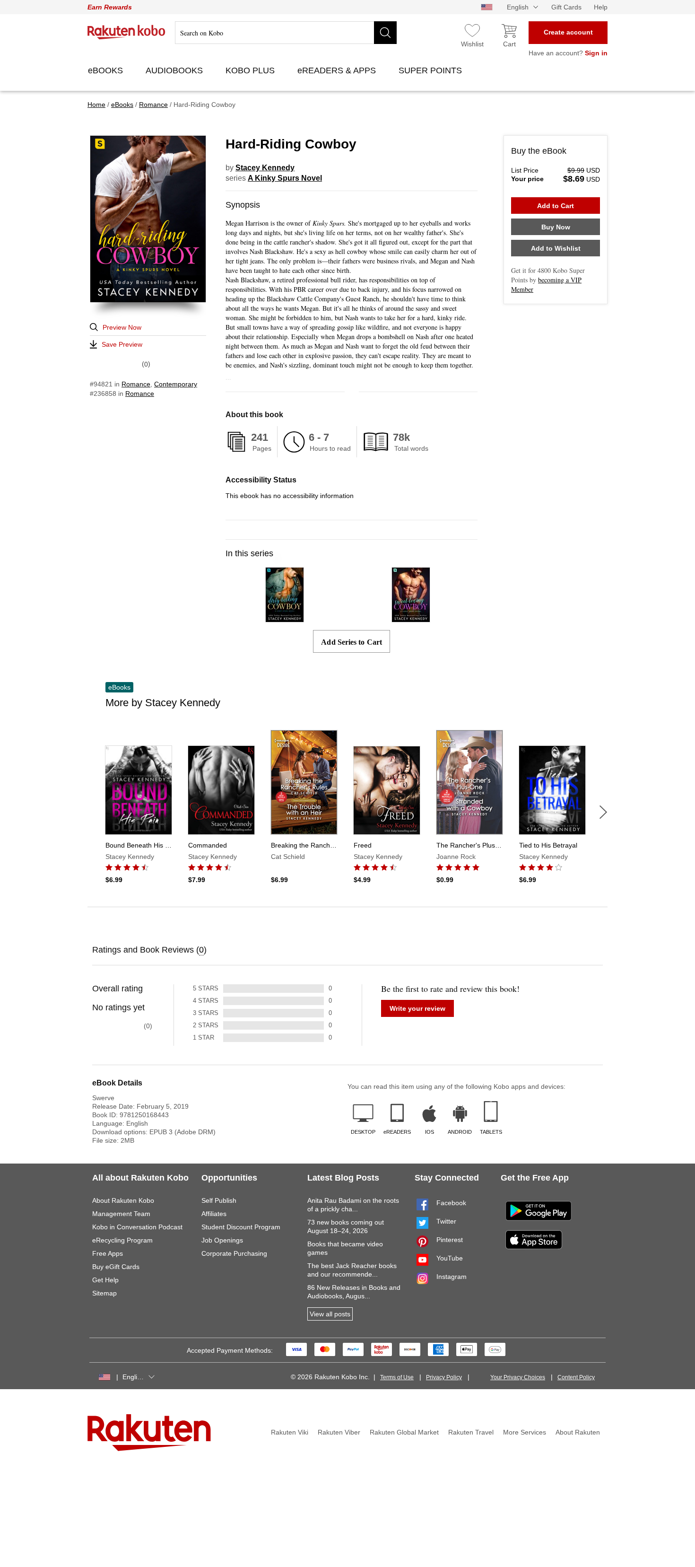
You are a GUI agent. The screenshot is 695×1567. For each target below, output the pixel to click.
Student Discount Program (240, 1227)
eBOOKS (106, 70)
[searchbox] (286, 32)
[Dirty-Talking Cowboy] (284, 617)
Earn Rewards (109, 7)
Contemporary (175, 384)
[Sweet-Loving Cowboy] (410, 617)
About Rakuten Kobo (123, 1200)
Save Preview (122, 344)
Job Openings (222, 1240)
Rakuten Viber (339, 1432)
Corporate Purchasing (234, 1253)
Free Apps (107, 1253)
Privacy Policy (444, 1377)
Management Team (121, 1213)
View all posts (330, 1314)
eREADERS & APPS (337, 70)
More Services (524, 1432)
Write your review (417, 1008)
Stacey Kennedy (265, 168)
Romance (136, 384)
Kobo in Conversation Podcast (137, 1227)
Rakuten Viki (289, 1432)
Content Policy (576, 1377)
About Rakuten (578, 1432)
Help (601, 7)
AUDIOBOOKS (175, 70)
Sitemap (104, 1293)
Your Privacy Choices (517, 1377)
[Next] (603, 812)
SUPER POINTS (431, 70)
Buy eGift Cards (115, 1266)
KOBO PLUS (251, 70)
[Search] (385, 32)
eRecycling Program (122, 1240)
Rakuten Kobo (126, 32)
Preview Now (122, 327)
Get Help (105, 1280)
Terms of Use (397, 1377)
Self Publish (218, 1200)
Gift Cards (566, 7)
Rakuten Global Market (404, 1432)
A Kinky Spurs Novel (285, 178)
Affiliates (213, 1213)
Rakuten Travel (471, 1432)
